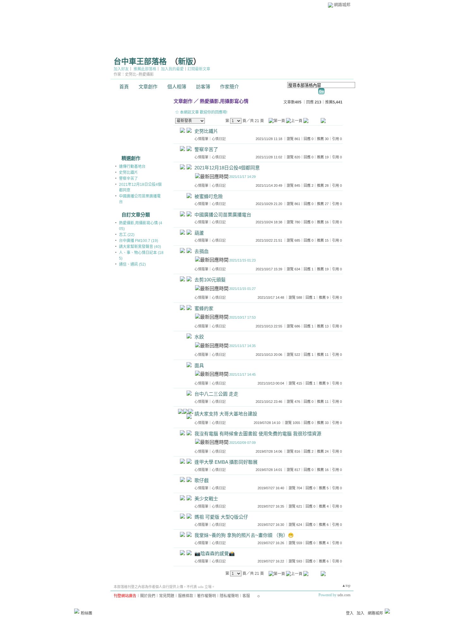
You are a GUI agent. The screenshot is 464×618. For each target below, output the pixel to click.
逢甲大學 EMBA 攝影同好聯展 (226, 462)
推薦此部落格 (145, 69)
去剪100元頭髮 (210, 279)
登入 (350, 613)
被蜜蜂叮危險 (208, 196)
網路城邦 (342, 4)
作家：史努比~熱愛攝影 (134, 74)
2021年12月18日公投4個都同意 (227, 167)
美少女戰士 (206, 498)
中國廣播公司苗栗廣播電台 (222, 214)
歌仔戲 (201, 480)
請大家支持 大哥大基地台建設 (225, 413)
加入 (360, 613)
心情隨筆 (201, 139)
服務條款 (185, 596)
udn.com (343, 595)
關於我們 (147, 596)
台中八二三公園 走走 (216, 394)
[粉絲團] (76, 611)
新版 (185, 61)
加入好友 (121, 69)
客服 (246, 596)
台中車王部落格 (140, 61)
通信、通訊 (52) (132, 264)
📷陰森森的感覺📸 (214, 553)
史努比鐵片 (128, 172)
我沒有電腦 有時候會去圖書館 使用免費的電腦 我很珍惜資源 (257, 433)
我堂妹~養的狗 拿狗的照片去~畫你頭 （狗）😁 (244, 535)
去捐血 (201, 251)
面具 (199, 365)
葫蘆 (199, 233)
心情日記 (219, 139)
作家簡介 (229, 86)
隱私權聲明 (229, 596)
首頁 (124, 86)
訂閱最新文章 (198, 69)
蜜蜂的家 (203, 308)
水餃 (199, 336)
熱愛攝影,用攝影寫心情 (224, 101)
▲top (346, 585)
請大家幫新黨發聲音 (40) (140, 246)
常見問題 (166, 596)
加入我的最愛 (172, 69)
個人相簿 (176, 86)
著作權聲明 (206, 596)
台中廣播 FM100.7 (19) (138, 240)
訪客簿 (203, 86)
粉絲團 (86, 613)
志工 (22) (126, 234)
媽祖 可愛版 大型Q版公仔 (221, 517)
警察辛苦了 (128, 178)
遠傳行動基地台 (132, 166)
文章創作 (148, 86)
